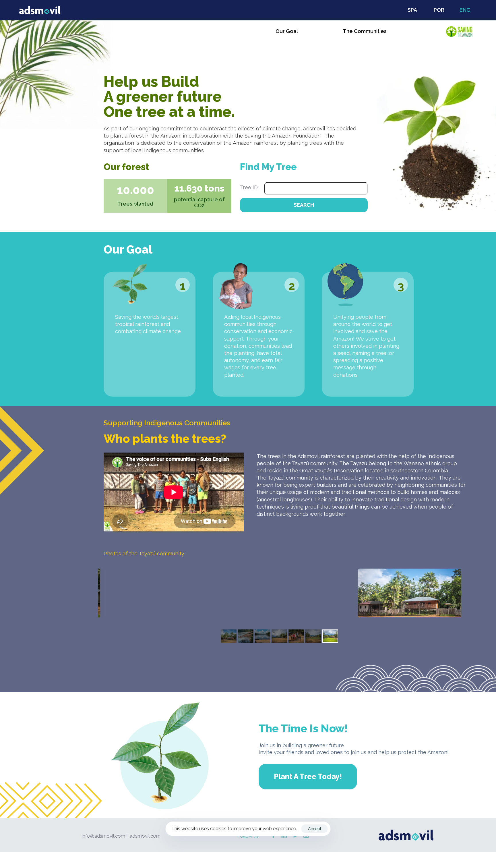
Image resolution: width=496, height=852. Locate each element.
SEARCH (304, 205)
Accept (314, 828)
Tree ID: (249, 187)
